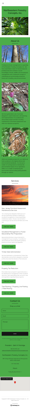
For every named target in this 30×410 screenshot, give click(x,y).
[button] (3, 3)
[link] (15, 13)
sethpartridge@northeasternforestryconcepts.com (15, 350)
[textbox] (15, 311)
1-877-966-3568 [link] (15, 363)
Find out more (8, 226)
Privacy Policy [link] (25, 338)
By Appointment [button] (16, 371)
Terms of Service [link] (14, 339)
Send (15, 333)
